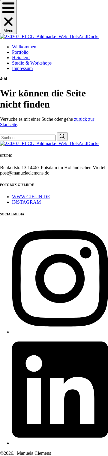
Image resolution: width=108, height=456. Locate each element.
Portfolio (20, 52)
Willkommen (24, 46)
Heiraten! (21, 57)
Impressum (22, 68)
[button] (8, 17)
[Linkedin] (60, 442)
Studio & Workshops (32, 62)
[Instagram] (60, 331)
